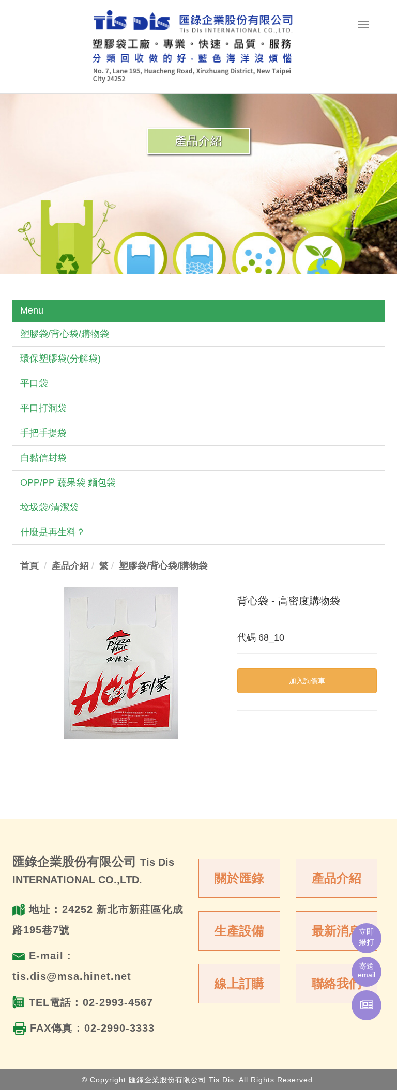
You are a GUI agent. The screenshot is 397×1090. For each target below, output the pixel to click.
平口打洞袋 (43, 408)
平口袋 (34, 383)
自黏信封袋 (43, 458)
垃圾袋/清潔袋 (49, 507)
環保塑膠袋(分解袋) (60, 358)
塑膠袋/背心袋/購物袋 (64, 334)
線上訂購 (239, 983)
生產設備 (239, 931)
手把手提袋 (43, 433)
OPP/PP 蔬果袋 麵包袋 (68, 482)
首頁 (29, 565)
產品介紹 (336, 878)
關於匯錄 (239, 878)
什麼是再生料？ (52, 532)
